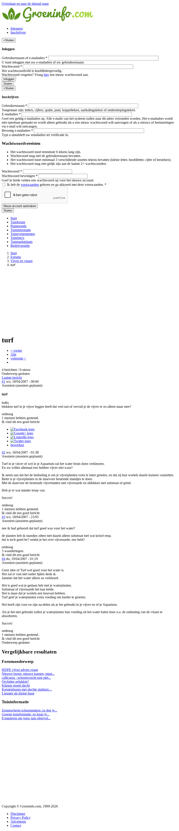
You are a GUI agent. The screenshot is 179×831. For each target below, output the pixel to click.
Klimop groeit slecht (16, 685)
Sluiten (7, 83)
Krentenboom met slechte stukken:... (27, 689)
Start (13, 218)
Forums (15, 257)
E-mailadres (11, 114)
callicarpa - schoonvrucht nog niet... (26, 677)
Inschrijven (18, 32)
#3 (3, 517)
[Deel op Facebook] (22, 429)
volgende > (18, 358)
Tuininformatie (20, 230)
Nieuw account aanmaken (19, 206)
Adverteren (18, 821)
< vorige (16, 350)
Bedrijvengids (20, 245)
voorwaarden (30, 184)
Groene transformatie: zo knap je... (25, 714)
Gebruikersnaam (14, 106)
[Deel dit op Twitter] (20, 441)
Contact (15, 825)
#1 (3, 381)
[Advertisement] (89, 300)
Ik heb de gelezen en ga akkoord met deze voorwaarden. (56, 184)
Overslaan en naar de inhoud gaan (25, 3)
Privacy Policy (20, 817)
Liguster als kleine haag (18, 693)
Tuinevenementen (22, 234)
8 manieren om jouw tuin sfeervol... (26, 718)
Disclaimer (17, 814)
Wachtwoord (12, 66)
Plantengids (18, 226)
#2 (3, 452)
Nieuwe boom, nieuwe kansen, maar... (28, 674)
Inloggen (16, 28)
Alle (13, 354)
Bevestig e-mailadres (17, 130)
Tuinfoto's (17, 238)
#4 (3, 559)
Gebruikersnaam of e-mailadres (24, 58)
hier (46, 75)
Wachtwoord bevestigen (20, 176)
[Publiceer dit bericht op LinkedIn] (22, 437)
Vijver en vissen (21, 261)
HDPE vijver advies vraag (20, 670)
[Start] (48, 21)
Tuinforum (17, 222)
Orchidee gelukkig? (15, 681)
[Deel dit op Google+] (21, 433)
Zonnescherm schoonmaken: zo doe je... (29, 710)
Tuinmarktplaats (21, 242)
